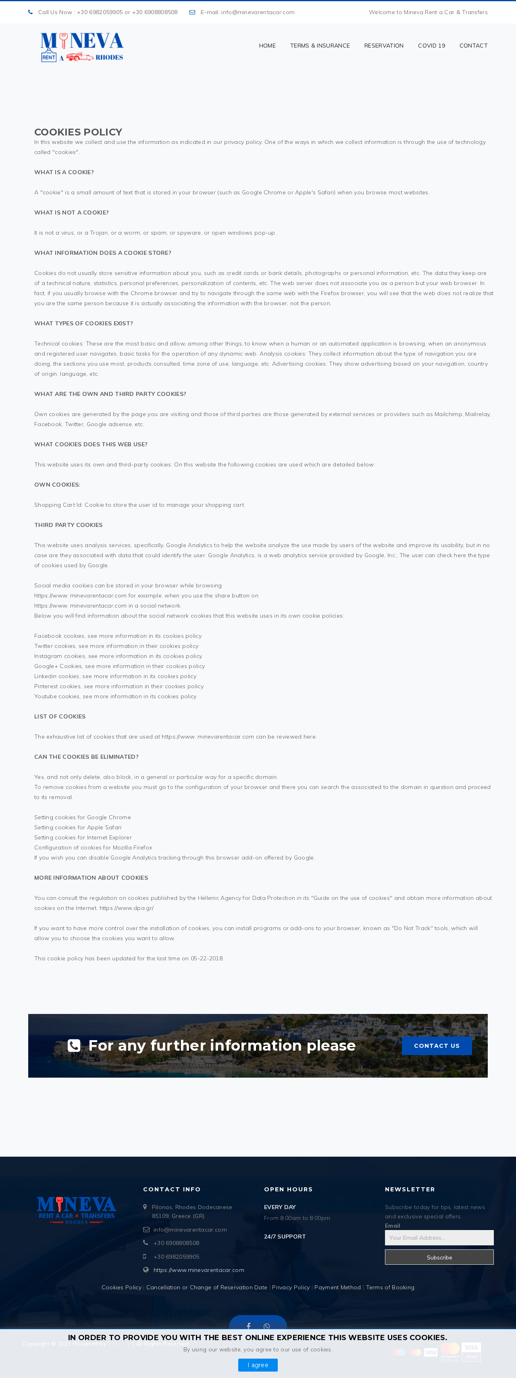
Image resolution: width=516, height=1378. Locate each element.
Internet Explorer (109, 837)
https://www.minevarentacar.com (199, 1270)
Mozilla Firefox (132, 847)
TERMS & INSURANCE (320, 45)
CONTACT (474, 45)
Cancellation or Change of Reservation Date (207, 1287)
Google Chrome (109, 817)
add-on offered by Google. (278, 857)
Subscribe (439, 1257)
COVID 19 (431, 45)
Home (267, 45)
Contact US (437, 1045)
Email (393, 1225)
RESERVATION (384, 45)
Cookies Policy (121, 1287)
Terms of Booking (390, 1287)
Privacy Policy (291, 1287)
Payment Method (338, 1287)
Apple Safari (104, 827)
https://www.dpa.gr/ (127, 908)
